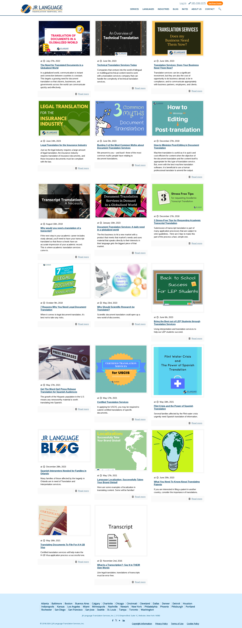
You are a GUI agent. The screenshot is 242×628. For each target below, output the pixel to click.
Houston (187, 603)
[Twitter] (116, 620)
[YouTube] (119, 620)
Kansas (61, 606)
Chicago (120, 603)
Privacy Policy (161, 623)
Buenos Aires (82, 603)
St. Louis (111, 609)
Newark (124, 606)
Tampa (122, 609)
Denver (166, 603)
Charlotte (108, 603)
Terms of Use (177, 623)
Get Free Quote (215, 3)
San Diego (60, 609)
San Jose (89, 609)
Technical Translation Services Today (117, 65)
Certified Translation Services (112, 402)
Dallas (156, 603)
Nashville (113, 606)
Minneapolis (98, 606)
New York (137, 606)
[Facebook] (112, 620)
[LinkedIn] (123, 620)
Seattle (100, 609)
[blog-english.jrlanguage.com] (41, 8)
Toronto (133, 609)
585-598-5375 (198, 3)
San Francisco (75, 609)
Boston (68, 603)
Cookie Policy (193, 623)
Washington (147, 609)
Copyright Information (142, 623)
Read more (83, 94)
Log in (183, 3)
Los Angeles (73, 606)
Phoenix (164, 606)
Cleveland (145, 603)
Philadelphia (151, 606)
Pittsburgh (177, 606)
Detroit (176, 603)
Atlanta (45, 603)
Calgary (96, 603)
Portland (190, 606)
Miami (86, 606)
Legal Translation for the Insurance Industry (63, 145)
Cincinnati (132, 603)
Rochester (46, 609)
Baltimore (57, 603)
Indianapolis (47, 606)
